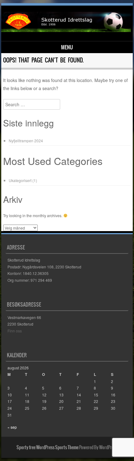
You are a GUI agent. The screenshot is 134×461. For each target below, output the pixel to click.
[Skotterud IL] (66, 30)
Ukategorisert (20, 180)
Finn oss (14, 330)
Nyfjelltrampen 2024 (26, 140)
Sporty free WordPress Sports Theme (48, 447)
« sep (12, 427)
